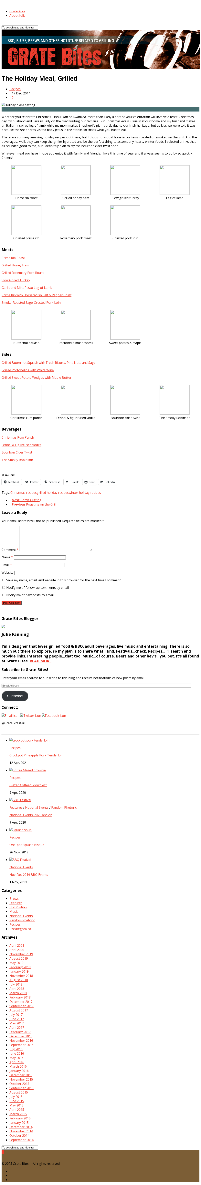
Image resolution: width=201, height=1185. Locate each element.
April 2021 (16, 945)
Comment (10, 550)
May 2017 (16, 1023)
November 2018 (21, 976)
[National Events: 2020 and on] (20, 800)
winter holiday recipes (85, 492)
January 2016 (19, 1071)
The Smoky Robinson (17, 460)
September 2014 (21, 1140)
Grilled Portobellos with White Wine (28, 370)
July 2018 (16, 984)
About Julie (17, 15)
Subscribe (15, 696)
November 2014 (21, 1131)
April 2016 (16, 1062)
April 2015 (16, 1109)
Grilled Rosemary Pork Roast (23, 273)
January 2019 (19, 971)
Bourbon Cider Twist (17, 452)
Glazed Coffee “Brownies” (28, 785)
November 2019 (21, 954)
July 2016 (16, 1049)
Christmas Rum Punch (18, 437)
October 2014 (19, 1135)
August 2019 (18, 958)
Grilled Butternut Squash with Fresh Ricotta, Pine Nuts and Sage (49, 362)
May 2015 (16, 1105)
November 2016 (21, 1040)
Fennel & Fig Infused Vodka (21, 445)
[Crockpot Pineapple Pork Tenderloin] (29, 740)
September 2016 (21, 1045)
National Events (36, 807)
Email (7, 565)
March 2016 (18, 1066)
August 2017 (18, 1010)
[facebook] (10, 1175)
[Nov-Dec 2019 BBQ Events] (20, 860)
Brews (14, 898)
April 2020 (16, 950)
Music (13, 911)
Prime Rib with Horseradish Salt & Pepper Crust (36, 295)
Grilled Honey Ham (15, 265)
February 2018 (20, 997)
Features (15, 807)
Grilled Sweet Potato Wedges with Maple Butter (36, 377)
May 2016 (16, 1058)
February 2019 (20, 967)
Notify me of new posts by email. (30, 595)
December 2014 (20, 1127)
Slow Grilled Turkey (16, 280)
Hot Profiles (18, 907)
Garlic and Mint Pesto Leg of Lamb (27, 287)
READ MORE (40, 660)
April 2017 (16, 1027)
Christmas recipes (23, 492)
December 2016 (20, 1036)
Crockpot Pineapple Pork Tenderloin (36, 755)
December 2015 (20, 1075)
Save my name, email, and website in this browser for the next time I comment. (63, 580)
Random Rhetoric (64, 807)
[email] (10, 1180)
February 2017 (20, 1032)
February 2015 (20, 1118)
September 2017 (21, 1006)
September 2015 (21, 1088)
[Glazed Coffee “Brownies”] (27, 770)
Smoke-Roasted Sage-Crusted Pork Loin (31, 302)
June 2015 (16, 1101)
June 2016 (16, 1053)
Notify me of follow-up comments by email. (37, 587)
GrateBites (17, 11)
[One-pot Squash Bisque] (20, 830)
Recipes (15, 89)
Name (7, 557)
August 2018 (18, 980)
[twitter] (10, 1171)
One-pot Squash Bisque (26, 845)
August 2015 (18, 1092)
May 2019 (16, 963)
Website (8, 572)
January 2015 (19, 1122)
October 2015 (19, 1084)
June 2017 (16, 1019)
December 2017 (20, 1001)
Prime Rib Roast (13, 258)
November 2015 (21, 1079)
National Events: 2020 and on (30, 815)
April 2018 (16, 989)
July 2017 (16, 1014)
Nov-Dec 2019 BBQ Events (28, 874)
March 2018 (18, 993)
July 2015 (16, 1096)
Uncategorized (20, 929)
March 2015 (18, 1114)
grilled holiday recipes (53, 492)
